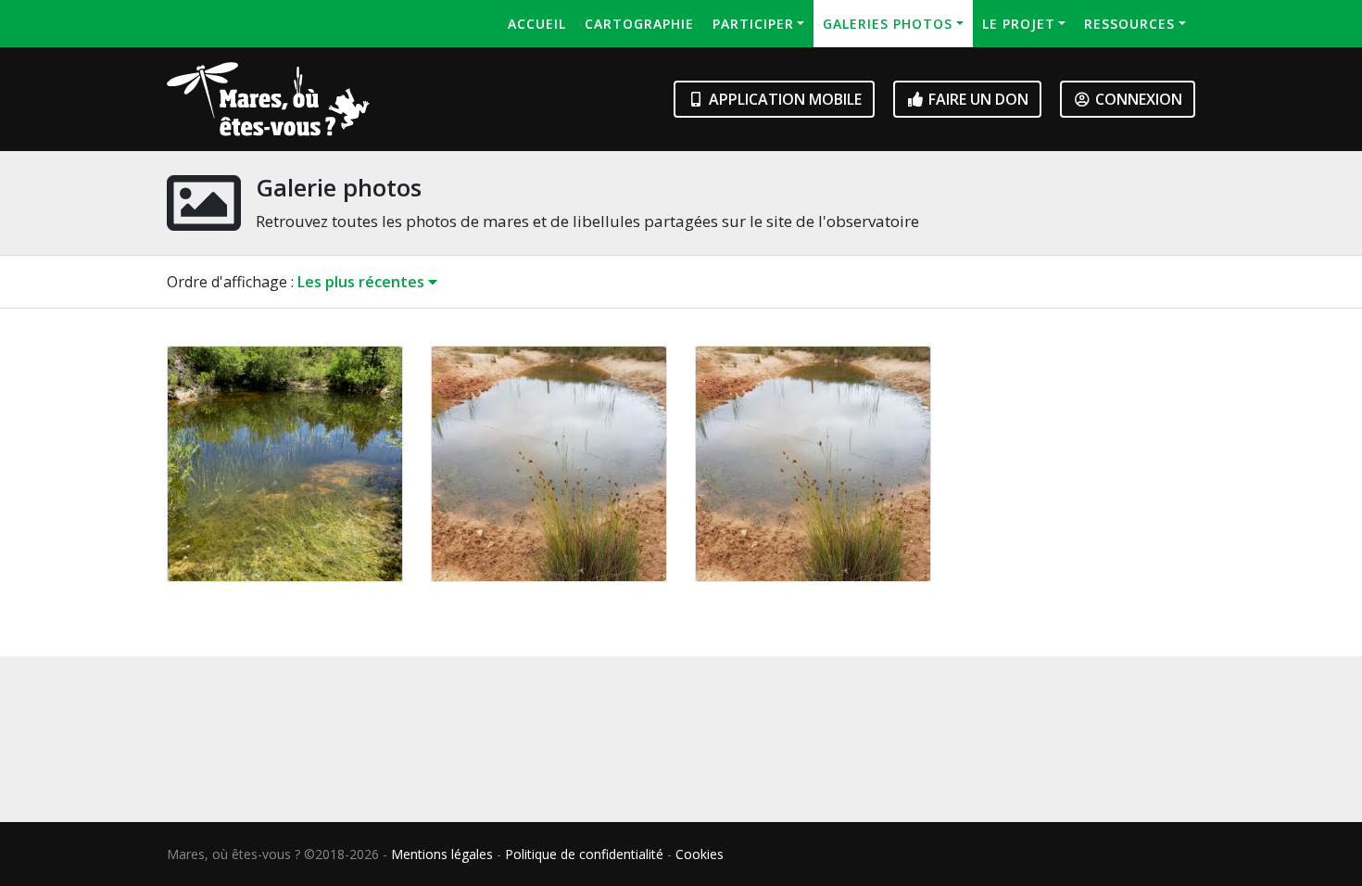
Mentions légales (442, 854)
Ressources (1129, 23)
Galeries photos (887, 23)
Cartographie (639, 23)
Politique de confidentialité (584, 854)
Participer (753, 23)
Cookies (699, 854)
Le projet (1018, 23)
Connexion (1136, 99)
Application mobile (783, 99)
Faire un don (976, 99)
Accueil (537, 23)
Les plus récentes (362, 282)
